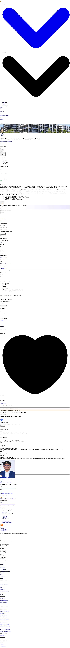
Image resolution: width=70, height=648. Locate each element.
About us (1, 564)
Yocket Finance (2, 646)
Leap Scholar (2, 635)
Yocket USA (2, 576)
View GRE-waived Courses (5, 301)
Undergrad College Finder (4, 611)
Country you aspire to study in (5, 211)
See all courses (2, 594)
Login (1, 107)
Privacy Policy (2, 567)
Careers (1, 574)
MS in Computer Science (4, 584)
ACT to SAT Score (3, 622)
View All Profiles (3, 403)
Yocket (1, 642)
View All (2, 320)
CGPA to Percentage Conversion (5, 631)
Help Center (2, 572)
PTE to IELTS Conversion (4, 620)
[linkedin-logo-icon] (35, 539)
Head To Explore (3, 305)
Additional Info (3, 268)
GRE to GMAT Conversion (4, 624)
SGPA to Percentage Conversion (5, 627)
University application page (4, 263)
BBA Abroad (2, 598)
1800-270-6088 (3, 528)
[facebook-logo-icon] (35, 535)
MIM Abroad (2, 589)
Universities (2, 111)
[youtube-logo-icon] (35, 536)
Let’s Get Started (3, 414)
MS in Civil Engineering (4, 591)
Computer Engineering (4, 600)
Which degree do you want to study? (6, 209)
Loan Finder (2, 613)
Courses (1, 119)
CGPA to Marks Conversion (5, 629)
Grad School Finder (3, 609)
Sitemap (1, 578)
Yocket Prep (2, 644)
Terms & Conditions (3, 569)
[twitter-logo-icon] (35, 537)
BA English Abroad (3, 602)
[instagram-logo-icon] (35, 538)
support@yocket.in (4, 530)
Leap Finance (2, 637)
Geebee (1, 638)
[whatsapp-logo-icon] (35, 540)
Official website (3, 257)
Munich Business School (4, 115)
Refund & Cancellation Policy (5, 571)
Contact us (2, 565)
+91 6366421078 (4, 529)
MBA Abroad (2, 587)
